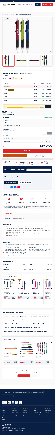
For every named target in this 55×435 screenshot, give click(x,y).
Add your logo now (27, 138)
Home (38, 8)
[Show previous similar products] (47, 276)
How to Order (15, 414)
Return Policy (37, 414)
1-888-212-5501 (16, 169)
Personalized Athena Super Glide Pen (23, 14)
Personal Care (18, 10)
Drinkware (29, 8)
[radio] (11, 78)
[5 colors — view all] (48, 288)
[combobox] (26, 4)
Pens (50, 8)
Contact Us (14, 410)
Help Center (15, 412)
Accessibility (17, 432)
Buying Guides (48, 410)
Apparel (13, 8)
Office (41, 8)
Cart (52, 1)
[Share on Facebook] (11, 187)
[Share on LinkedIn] (15, 187)
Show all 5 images (7, 68)
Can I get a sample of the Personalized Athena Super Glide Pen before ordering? (26, 331)
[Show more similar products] (50, 276)
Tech (24, 10)
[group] (27, 291)
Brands (44, 1)
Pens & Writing (8, 14)
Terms (12, 432)
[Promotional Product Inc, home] (9, 4)
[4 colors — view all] (6, 288)
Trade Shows (33, 10)
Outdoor (46, 8)
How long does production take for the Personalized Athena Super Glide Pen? (26, 320)
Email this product (26, 182)
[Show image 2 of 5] (21, 61)
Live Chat (35, 1)
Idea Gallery (47, 412)
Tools (27, 10)
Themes (41, 1)
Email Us (34, 375)
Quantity (6, 120)
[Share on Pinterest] (18, 187)
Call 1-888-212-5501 (24, 375)
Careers (25, 412)
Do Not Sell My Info (24, 432)
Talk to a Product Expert (39, 170)
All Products (6, 8)
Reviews (46, 415)
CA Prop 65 (31, 432)
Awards (21, 8)
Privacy (35, 415)
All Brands (4, 417)
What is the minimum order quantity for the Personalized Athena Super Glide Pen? (27, 316)
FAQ (35, 410)
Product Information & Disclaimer (9, 381)
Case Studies (48, 414)
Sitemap (36, 432)
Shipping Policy (37, 412)
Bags (24, 8)
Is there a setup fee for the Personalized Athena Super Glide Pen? (22, 327)
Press (24, 414)
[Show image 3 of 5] (34, 61)
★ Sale (38, 10)
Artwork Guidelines (16, 415)
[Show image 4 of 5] (46, 61)
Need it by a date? (27, 141)
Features (49, 1)
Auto (16, 8)
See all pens (47, 306)
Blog (24, 415)
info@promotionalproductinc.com (16, 430)
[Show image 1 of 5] (8, 61)
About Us (25, 410)
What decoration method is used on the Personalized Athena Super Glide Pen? (26, 323)
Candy (34, 8)
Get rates (49, 133)
